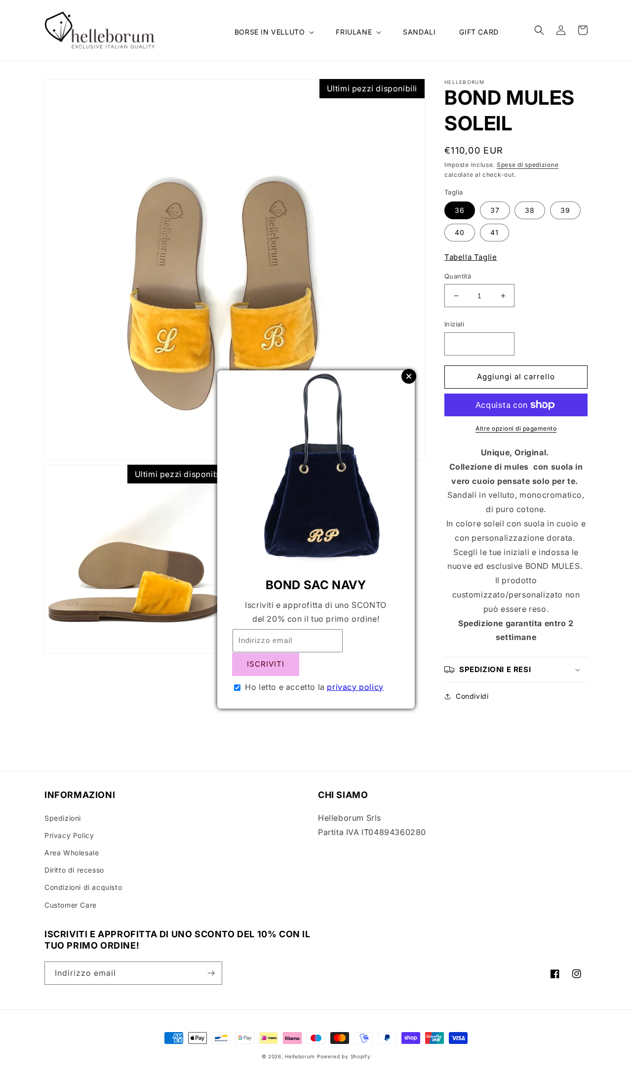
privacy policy (355, 687)
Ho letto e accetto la (314, 687)
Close (408, 376)
